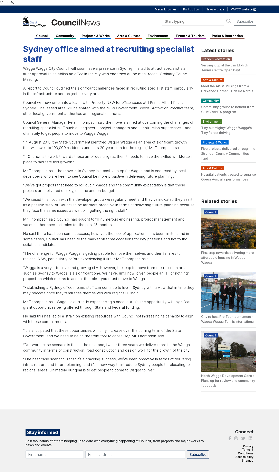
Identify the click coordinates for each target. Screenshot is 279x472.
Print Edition (191, 9)
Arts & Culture (128, 36)
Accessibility (244, 457)
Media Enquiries (165, 9)
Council (42, 36)
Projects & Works (96, 36)
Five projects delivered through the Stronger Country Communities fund (228, 153)
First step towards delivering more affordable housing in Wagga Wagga (227, 258)
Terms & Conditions (245, 451)
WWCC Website (242, 9)
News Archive (215, 9)
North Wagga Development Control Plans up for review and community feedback (228, 381)
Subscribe (245, 21)
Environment (158, 36)
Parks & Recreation (227, 36)
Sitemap (247, 460)
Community (65, 36)
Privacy (248, 446)
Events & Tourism (190, 36)
